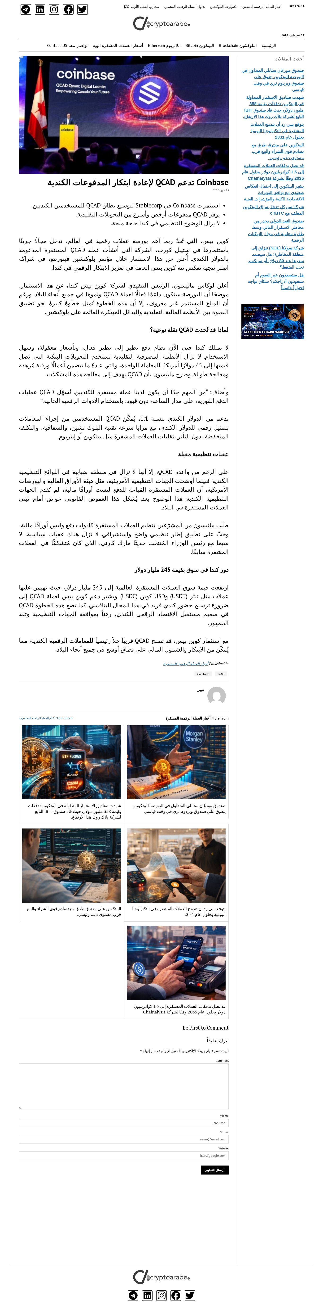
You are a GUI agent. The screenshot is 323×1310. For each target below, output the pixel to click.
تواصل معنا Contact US (67, 45)
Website (223, 1148)
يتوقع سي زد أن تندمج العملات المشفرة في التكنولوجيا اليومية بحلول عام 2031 (277, 131)
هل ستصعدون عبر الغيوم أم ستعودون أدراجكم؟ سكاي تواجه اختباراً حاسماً (276, 281)
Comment (222, 1060)
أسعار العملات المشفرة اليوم (117, 45)
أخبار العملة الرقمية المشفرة (261, 7)
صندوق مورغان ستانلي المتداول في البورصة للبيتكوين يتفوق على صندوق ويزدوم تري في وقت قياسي (180, 808)
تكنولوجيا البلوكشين (223, 7)
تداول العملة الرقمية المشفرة (184, 7)
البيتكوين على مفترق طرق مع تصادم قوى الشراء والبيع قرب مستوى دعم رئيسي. (278, 151)
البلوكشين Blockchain (238, 45)
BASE (221, 674)
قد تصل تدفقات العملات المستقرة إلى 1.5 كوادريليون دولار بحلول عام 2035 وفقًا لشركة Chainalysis (273, 172)
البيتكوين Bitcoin (199, 45)
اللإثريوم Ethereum (164, 45)
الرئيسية (269, 45)
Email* (224, 1132)
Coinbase (203, 674)
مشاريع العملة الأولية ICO (141, 7)
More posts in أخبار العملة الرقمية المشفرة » (46, 718)
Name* (224, 1115)
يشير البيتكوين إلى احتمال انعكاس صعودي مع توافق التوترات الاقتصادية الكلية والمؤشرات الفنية (274, 192)
